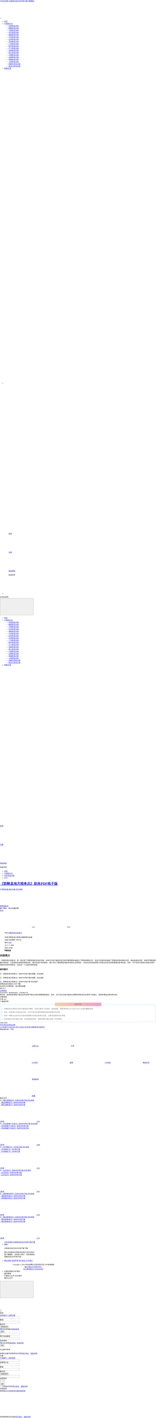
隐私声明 (34, 1353)
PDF (10, 942)
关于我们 (29, 1261)
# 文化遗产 (4, 1027)
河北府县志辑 (9, 876)
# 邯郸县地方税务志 (37, 1027)
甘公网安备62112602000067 (33, 1269)
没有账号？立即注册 (7, 1315)
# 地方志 (11, 1027)
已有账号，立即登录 (7, 1358)
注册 (2, 1384)
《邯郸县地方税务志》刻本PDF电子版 (29, 883)
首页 (6, 871)
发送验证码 (4, 1327)
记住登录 (5, 1329)
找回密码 (12, 1343)
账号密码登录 (14, 1329)
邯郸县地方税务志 (15, 933)
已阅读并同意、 (15, 1386)
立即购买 (3, 991)
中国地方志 (8, 873)
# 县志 (21, 1027)
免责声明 (14, 1261)
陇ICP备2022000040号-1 (33, 1267)
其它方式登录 (8, 1391)
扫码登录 (22, 1391)
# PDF (16, 1027)
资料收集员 (4, 906)
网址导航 (7, 1261)
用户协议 (22, 1261)
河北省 (2, 1025)
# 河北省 (27, 1027)
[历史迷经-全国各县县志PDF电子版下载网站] (20, 1244)
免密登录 (20, 1343)
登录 (2, 1331)
